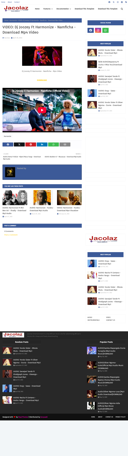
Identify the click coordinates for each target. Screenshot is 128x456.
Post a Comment (11, 235)
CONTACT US (110, 320)
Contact (17, 2)
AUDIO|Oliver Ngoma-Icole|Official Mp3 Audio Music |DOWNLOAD (110, 365)
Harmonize (13, 20)
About (10, 2)
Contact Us (109, 417)
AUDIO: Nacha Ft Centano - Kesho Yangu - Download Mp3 (109, 275)
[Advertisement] (108, 154)
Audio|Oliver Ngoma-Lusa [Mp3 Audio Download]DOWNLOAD (111, 393)
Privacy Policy (121, 417)
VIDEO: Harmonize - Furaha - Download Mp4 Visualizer (69, 209)
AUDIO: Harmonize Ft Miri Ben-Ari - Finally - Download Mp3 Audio (14, 211)
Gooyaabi (44, 417)
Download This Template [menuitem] (84, 9)
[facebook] (109, 2)
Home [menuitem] (37, 9)
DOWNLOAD (42, 80)
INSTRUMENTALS (94, 320)
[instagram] (117, 2)
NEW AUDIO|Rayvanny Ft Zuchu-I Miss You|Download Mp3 (110, 65)
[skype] (126, 2)
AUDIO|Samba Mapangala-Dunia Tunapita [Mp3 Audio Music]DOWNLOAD (111, 351)
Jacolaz (7, 38)
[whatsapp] (105, 30)
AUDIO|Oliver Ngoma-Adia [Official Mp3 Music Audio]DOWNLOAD (109, 406)
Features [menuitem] (46, 9)
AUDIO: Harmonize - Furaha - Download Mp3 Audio (42, 209)
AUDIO (90, 317)
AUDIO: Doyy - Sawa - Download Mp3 (107, 92)
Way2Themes (23, 417)
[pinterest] (121, 2)
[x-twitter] (113, 2)
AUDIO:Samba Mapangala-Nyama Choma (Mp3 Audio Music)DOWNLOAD (109, 380)
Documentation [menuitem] (62, 9)
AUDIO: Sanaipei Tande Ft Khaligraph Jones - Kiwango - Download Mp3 (110, 79)
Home (3, 2)
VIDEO (108, 317)
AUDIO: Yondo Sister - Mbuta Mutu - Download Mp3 (110, 51)
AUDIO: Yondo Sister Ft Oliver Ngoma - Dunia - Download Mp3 (110, 105)
